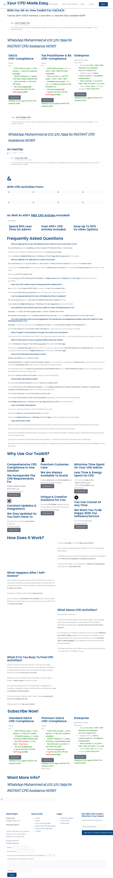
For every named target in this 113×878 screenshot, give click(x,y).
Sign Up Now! (14, 97)
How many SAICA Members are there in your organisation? (26, 855)
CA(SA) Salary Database (70, 4)
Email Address (12, 851)
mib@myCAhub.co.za (28, 256)
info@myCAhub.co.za (13, 821)
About (38, 4)
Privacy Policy (76, 443)
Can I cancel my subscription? (23, 405)
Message (10, 870)
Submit (12, 875)
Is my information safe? (20, 421)
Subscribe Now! (13, 495)
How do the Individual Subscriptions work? (28, 354)
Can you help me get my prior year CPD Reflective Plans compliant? (38, 296)
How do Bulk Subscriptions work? (24, 379)
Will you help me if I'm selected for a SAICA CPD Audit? (33, 259)
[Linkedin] (64, 800)
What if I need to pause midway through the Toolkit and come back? (39, 332)
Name (9, 847)
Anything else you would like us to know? (20, 859)
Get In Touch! (80, 94)
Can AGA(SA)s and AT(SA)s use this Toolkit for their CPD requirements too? (42, 307)
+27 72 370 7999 (49, 256)
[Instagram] (59, 800)
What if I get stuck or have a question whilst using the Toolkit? (37, 340)
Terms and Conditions (92, 443)
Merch (83, 4)
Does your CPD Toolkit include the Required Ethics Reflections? (36, 284)
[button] (9, 26)
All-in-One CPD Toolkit (50, 4)
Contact (91, 4)
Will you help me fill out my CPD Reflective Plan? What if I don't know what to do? (44, 244)
